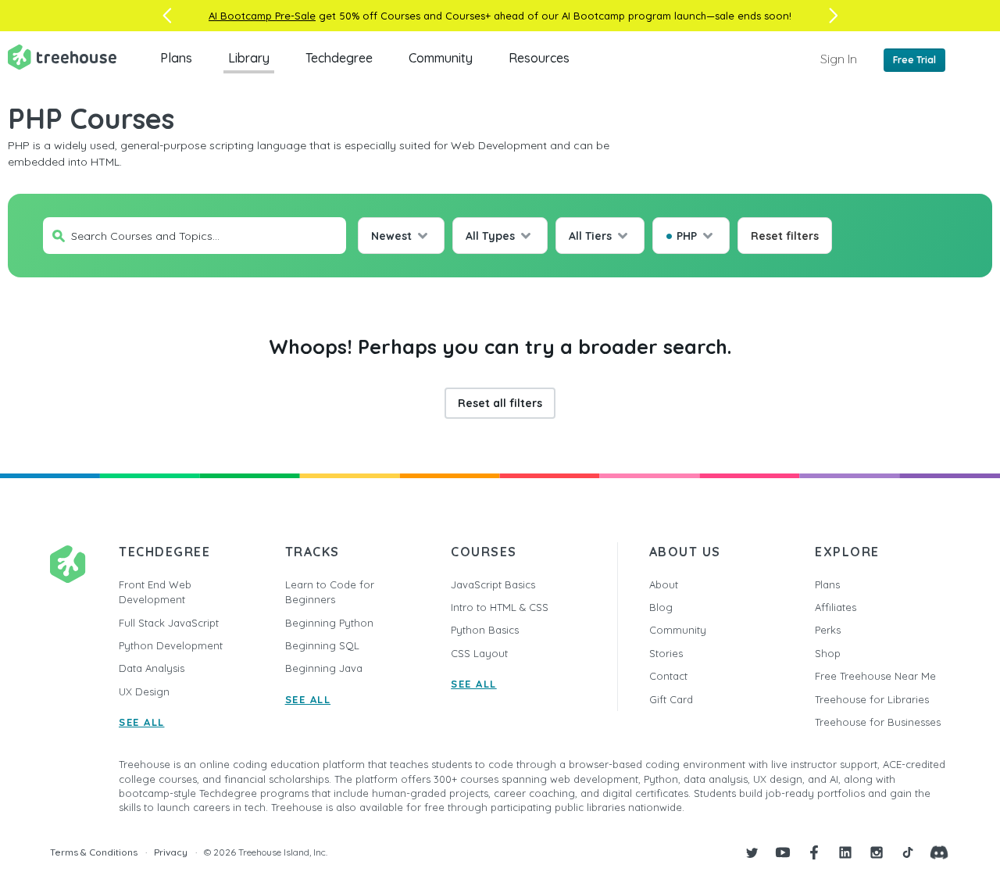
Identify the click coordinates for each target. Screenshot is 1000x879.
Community (441, 58)
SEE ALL (142, 722)
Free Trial (914, 60)
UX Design (144, 691)
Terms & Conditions (94, 852)
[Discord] (939, 852)
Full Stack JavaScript (169, 622)
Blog (661, 607)
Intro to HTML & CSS (499, 607)
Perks (828, 630)
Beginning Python (329, 622)
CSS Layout (479, 653)
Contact (668, 676)
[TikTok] (908, 852)
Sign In (838, 58)
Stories (666, 653)
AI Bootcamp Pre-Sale (262, 15)
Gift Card (671, 699)
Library (249, 58)
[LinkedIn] (845, 852)
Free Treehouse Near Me (875, 676)
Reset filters (785, 236)
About (663, 584)
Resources (539, 58)
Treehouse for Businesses (878, 722)
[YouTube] (783, 852)
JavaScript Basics (493, 584)
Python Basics (485, 630)
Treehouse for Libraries (872, 699)
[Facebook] (814, 852)
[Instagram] (877, 852)
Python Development (171, 645)
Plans (176, 58)
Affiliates (835, 607)
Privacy (171, 852)
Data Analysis (151, 668)
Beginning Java (323, 668)
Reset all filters (500, 403)
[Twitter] (751, 852)
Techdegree (339, 58)
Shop (828, 653)
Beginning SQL (322, 645)
